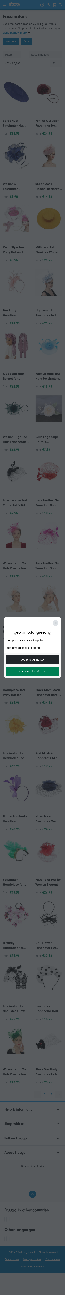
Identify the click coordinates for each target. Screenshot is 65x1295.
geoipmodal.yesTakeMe (32, 671)
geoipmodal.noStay (32, 659)
